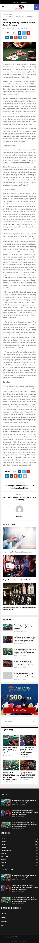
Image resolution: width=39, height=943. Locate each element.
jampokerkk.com (29, 937)
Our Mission (23, 2)
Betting (3, 842)
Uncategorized (6, 850)
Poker (3, 844)
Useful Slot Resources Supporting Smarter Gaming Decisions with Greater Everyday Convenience (25, 639)
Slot (2, 865)
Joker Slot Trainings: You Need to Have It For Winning (19, 498)
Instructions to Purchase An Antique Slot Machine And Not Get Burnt (19, 608)
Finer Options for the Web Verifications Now (17, 552)
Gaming (3, 853)
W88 (2, 925)
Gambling (4, 862)
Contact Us (15, 2)
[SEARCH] (34, 721)
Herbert (7, 28)
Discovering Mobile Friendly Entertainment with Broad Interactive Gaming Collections (24, 663)
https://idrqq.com (7, 914)
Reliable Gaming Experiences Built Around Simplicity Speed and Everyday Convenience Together (25, 651)
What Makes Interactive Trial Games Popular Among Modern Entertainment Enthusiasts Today (25, 675)
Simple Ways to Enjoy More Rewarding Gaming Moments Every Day (23, 627)
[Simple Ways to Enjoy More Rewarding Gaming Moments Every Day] (7, 627)
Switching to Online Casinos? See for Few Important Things (19, 487)
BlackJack (4, 856)
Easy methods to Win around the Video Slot (17, 580)
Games (3, 847)
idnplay (3, 918)
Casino (5, 19)
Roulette (3, 859)
